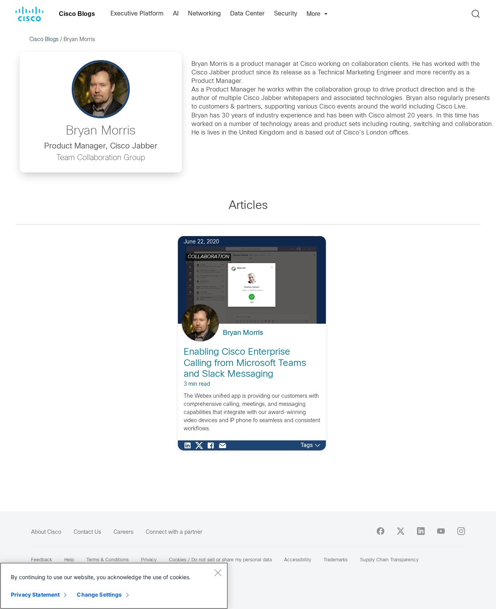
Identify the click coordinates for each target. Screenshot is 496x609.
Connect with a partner (174, 532)
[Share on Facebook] (213, 445)
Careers (123, 532)
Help (69, 560)
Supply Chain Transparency (389, 560)
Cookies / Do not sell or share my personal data (220, 560)
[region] (114, 585)
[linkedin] (421, 531)
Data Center (247, 14)
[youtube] (441, 531)
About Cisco (46, 532)
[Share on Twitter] (201, 445)
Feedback (41, 560)
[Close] (218, 572)
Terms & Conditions (107, 560)
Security (285, 14)
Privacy (149, 560)
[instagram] (461, 531)
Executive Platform (137, 14)
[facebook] (380, 531)
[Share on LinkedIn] (189, 445)
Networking (204, 14)
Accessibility (297, 560)
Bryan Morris (243, 333)
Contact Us (87, 532)
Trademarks (336, 560)
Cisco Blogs (77, 13)
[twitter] (401, 531)
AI (176, 14)
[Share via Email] (224, 445)
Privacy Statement (35, 594)
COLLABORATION (208, 257)
